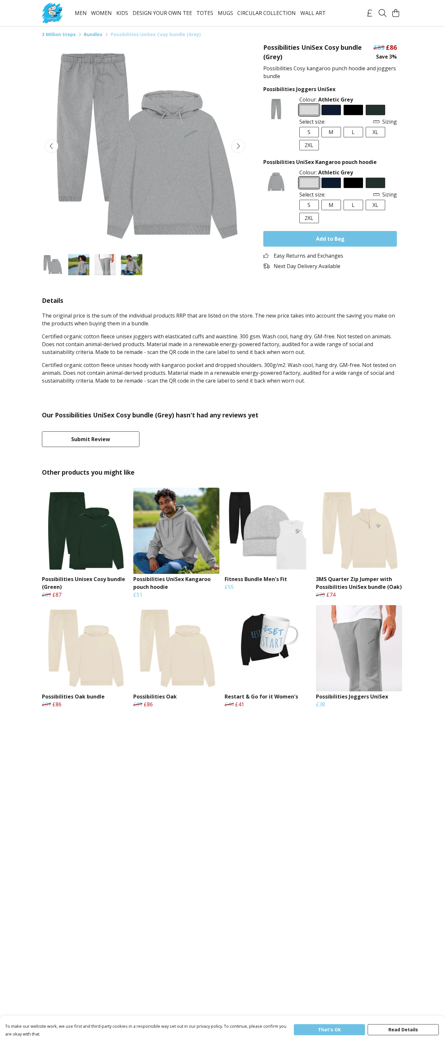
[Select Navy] (331, 110)
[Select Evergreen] (375, 110)
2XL (309, 145)
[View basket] (395, 13)
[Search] (382, 13)
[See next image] (237, 146)
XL (375, 132)
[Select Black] (353, 110)
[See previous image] (51, 146)
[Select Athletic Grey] (309, 110)
